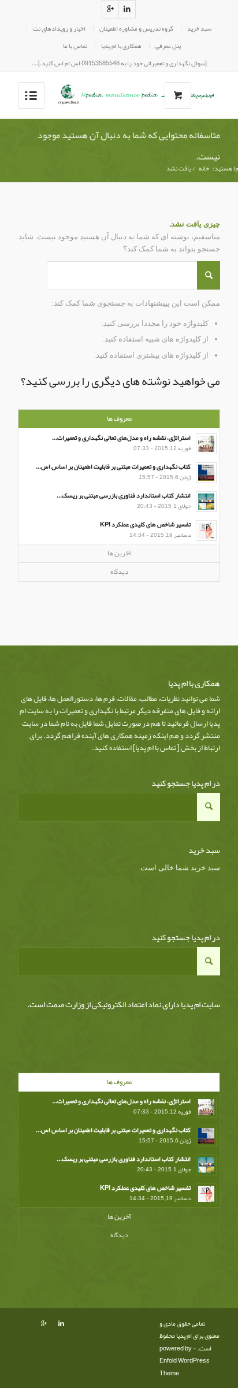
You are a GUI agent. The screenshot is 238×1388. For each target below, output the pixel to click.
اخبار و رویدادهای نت (59, 28)
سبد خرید (199, 28)
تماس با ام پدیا (155, 747)
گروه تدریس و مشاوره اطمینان (136, 28)
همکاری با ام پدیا (121, 45)
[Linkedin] (127, 9)
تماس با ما (75, 45)
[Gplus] (110, 9)
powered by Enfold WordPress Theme (184, 1360)
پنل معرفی (168, 45)
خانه (204, 168)
